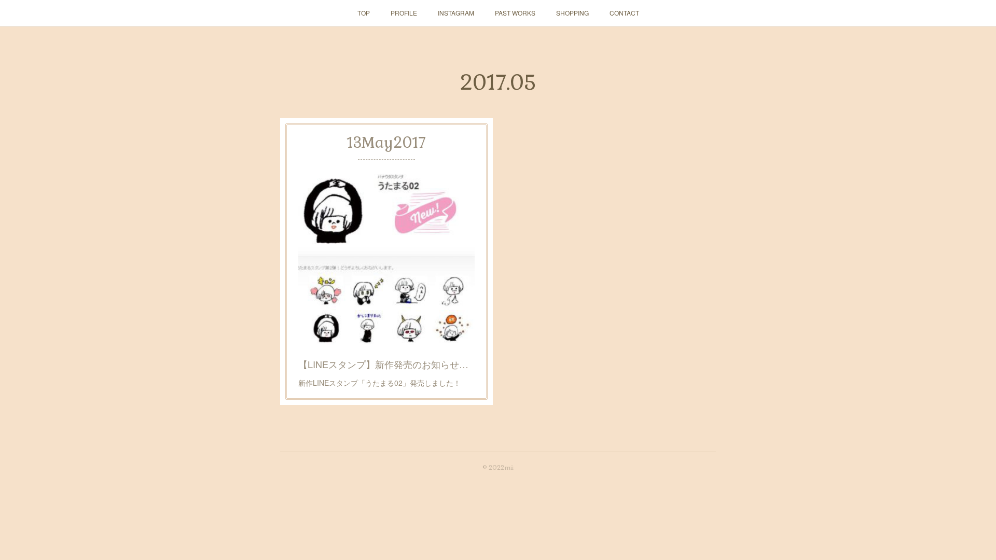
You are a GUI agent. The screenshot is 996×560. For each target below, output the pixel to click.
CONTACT (624, 12)
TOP (363, 12)
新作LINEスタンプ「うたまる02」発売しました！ (379, 382)
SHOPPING (572, 12)
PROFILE (404, 12)
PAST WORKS (515, 12)
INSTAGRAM (456, 12)
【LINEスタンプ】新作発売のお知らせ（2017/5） (386, 364)
